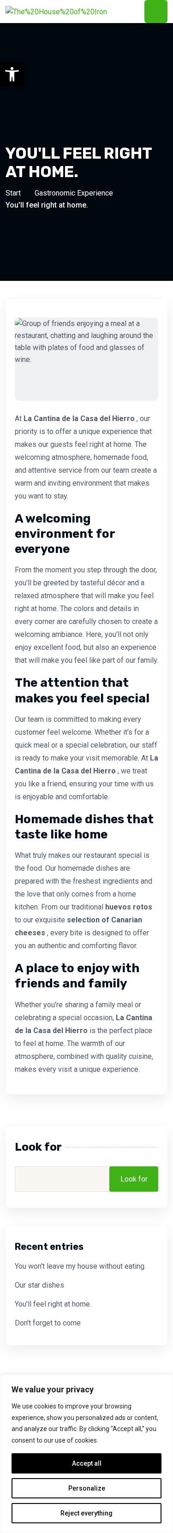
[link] (12, 74)
